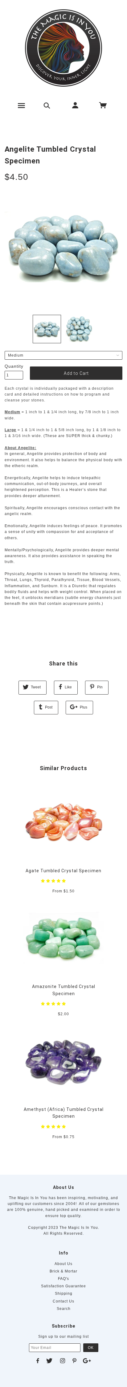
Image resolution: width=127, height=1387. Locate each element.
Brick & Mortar (63, 1271)
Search (64, 1309)
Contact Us (63, 1301)
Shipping (63, 1293)
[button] (54, 881)
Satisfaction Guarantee (63, 1286)
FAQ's (63, 1278)
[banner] (63, 48)
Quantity (14, 366)
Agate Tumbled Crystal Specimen (63, 870)
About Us (63, 1264)
